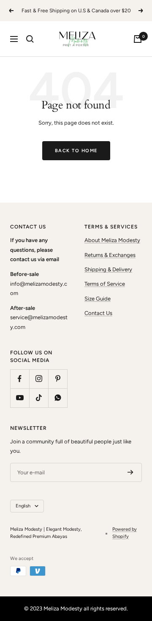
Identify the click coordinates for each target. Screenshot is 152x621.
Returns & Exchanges (110, 255)
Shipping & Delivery (108, 269)
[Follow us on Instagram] (38, 378)
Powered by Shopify (124, 532)
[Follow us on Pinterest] (57, 378)
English (23, 506)
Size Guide (97, 298)
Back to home (76, 150)
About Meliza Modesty (112, 240)
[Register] (130, 472)
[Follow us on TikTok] (38, 397)
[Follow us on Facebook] (19, 378)
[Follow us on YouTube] (19, 397)
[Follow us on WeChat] (57, 397)
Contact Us (98, 313)
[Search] (30, 39)
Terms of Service (104, 284)
